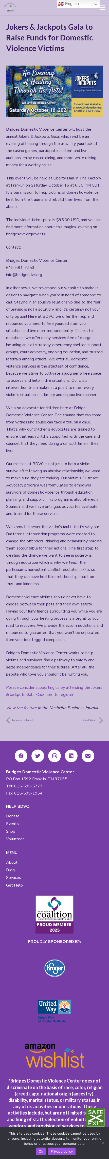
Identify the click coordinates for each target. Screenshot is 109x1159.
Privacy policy (62, 1151)
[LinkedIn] (71, 756)
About (11, 862)
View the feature (21, 708)
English (71, 4)
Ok (41, 1151)
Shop (10, 831)
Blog (10, 870)
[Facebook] (21, 756)
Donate (13, 816)
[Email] (88, 756)
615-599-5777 (28, 786)
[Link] (10, 7)
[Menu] (102, 7)
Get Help (14, 885)
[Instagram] (54, 756)
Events (12, 824)
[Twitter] (37, 756)
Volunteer (15, 839)
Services (13, 877)
